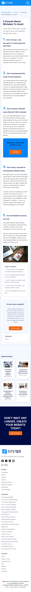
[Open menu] (28, 3)
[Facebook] (2, 460)
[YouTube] (13, 460)
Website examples (6, 482)
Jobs (2, 564)
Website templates (6, 484)
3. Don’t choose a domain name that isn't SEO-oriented (15, 281)
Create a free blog (6, 531)
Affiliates (3, 566)
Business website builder (8, 509)
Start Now (16, 152)
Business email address (8, 529)
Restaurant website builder (9, 539)
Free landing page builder (8, 507)
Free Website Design (7, 546)
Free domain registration (8, 502)
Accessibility (22, 587)
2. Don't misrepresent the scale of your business (15, 276)
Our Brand (4, 571)
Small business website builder (10, 524)
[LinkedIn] (9, 460)
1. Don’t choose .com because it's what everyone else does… (14, 270)
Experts (3, 569)
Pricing (3, 475)
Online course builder (7, 536)
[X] (6, 460)
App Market (4, 487)
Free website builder (7, 497)
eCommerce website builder (9, 499)
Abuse (16, 587)
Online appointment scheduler (9, 541)
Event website (5, 514)
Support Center (5, 559)
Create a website (15, 328)
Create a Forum (5, 534)
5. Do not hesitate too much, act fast (15, 292)
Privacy (12, 587)
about (3, 556)
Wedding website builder (8, 519)
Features (3, 477)
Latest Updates (5, 489)
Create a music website (8, 517)
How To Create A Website (8, 504)
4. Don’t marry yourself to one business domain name (14, 286)
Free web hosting (6, 544)
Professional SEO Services (8, 549)
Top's (16, 12)
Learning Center (6, 12)
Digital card (4, 526)
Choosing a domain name (11, 223)
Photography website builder (9, 512)
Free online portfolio (7, 522)
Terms (7, 587)
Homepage (4, 472)
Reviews (3, 480)
